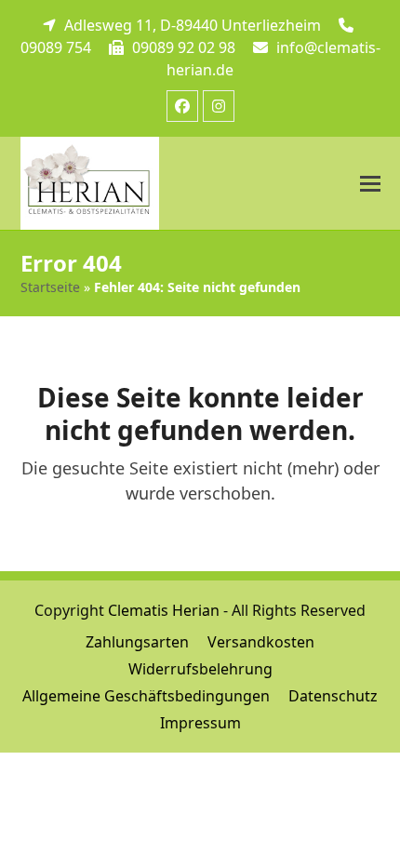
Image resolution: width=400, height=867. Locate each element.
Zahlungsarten (137, 642)
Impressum (200, 723)
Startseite (50, 287)
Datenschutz (333, 696)
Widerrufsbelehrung (200, 669)
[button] (370, 184)
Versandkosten (260, 642)
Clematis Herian (164, 610)
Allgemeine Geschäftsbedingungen (146, 696)
